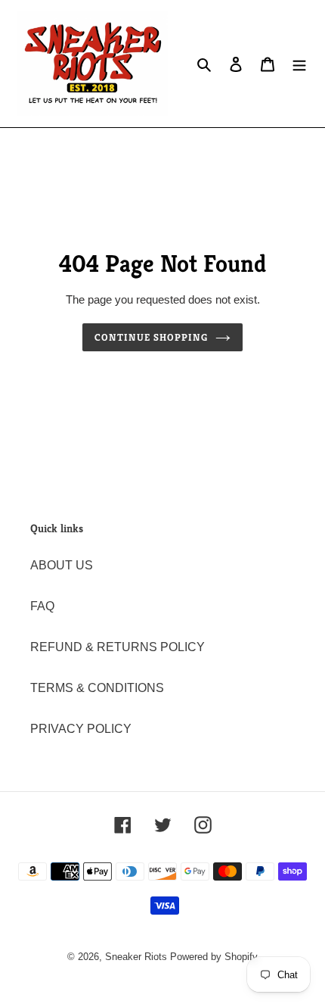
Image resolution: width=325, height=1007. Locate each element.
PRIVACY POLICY (81, 728)
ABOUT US (61, 565)
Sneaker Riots (136, 956)
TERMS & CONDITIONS (97, 687)
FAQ (42, 606)
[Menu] (299, 63)
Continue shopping (151, 337)
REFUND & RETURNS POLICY (117, 647)
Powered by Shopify (214, 956)
